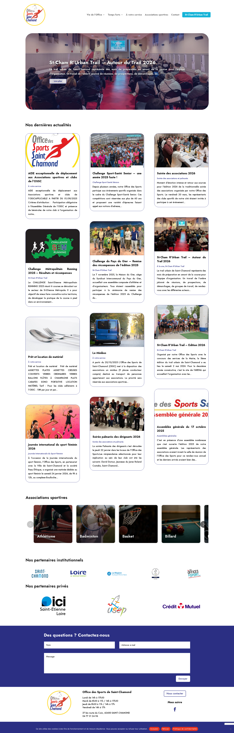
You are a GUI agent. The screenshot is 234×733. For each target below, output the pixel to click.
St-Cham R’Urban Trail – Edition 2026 (181, 345)
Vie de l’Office (94, 14)
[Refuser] (230, 729)
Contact (175, 14)
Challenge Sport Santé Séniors (105, 182)
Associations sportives (156, 14)
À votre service (134, 14)
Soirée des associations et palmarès (107, 441)
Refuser (165, 729)
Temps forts (114, 14)
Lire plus (58, 81)
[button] (203, 524)
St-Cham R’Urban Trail (196, 14)
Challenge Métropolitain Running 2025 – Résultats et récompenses (52, 271)
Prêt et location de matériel (45, 357)
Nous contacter (175, 693)
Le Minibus (99, 353)
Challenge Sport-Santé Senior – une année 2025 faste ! (116, 175)
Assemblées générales (166, 435)
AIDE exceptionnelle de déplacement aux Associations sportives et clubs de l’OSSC (52, 177)
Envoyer (183, 679)
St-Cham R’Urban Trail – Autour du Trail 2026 (102, 62)
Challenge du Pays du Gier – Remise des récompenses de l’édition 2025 (116, 263)
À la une (160, 266)
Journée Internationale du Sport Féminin (45, 453)
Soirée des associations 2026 (176, 173)
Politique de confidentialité (185, 729)
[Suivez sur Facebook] (175, 709)
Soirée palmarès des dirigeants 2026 (116, 437)
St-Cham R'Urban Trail (37, 278)
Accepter (154, 729)
